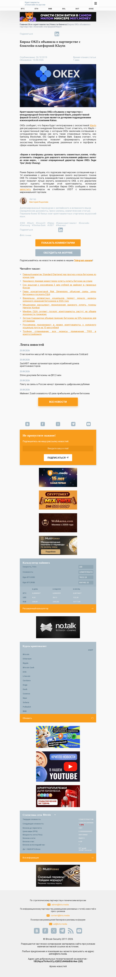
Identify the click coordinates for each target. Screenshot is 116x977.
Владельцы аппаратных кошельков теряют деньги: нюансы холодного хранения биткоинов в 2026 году (59, 299)
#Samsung (25, 225)
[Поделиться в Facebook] (37, 34)
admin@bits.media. (58, 954)
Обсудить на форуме (58, 252)
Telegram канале (83, 260)
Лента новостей (32, 344)
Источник (26, 235)
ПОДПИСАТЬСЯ (57, 458)
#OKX (22, 223)
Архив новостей (58, 966)
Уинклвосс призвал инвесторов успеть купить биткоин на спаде (57, 281)
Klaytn (93, 125)
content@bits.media (60, 915)
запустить (25, 189)
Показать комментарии (58, 242)
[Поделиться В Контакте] (63, 34)
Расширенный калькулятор (35, 608)
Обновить (27, 718)
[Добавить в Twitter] (44, 34)
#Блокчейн (84, 223)
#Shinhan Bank (39, 225)
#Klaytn (30, 223)
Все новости (58, 401)
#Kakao (50, 223)
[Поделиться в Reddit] (70, 34)
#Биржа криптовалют (66, 223)
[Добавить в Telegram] (50, 34)
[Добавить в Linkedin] (57, 34)
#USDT (50, 225)
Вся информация (31, 858)
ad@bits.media (60, 924)
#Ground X (40, 223)
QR (80, 961)
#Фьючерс (61, 225)
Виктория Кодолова (38, 202)
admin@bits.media (60, 904)
